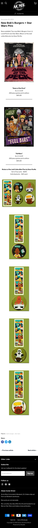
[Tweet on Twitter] (6, 441)
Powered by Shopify (19, 524)
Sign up (30, 473)
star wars (17, 433)
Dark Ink (12, 520)
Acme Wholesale (22, 520)
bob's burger (10, 433)
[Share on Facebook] (2, 441)
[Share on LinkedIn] (9, 441)
